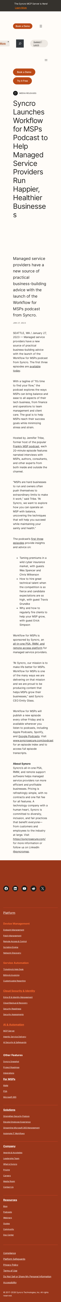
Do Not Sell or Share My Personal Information (27, 1276)
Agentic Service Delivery (14, 1036)
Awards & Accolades (12, 1152)
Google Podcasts (29, 736)
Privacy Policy (10, 1264)
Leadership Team (11, 1158)
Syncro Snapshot (11, 1061)
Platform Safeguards (14, 1259)
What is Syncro (10, 1164)
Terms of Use (10, 1270)
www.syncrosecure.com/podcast (33, 740)
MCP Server (9, 1031)
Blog (5, 1206)
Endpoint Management (13, 930)
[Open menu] (41, 26)
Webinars (7, 1217)
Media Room (9, 1181)
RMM (5, 1085)
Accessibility (10, 1282)
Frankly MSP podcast (26, 446)
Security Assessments (13, 1014)
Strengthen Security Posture (16, 1116)
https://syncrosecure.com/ (29, 839)
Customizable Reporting (14, 981)
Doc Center (8, 1235)
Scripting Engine (10, 947)
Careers (7, 1175)
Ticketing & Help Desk (13, 969)
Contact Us (8, 1187)
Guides (6, 1223)
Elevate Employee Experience (17, 1122)
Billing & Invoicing (11, 975)
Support (37, 42)
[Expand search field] (20, 43)
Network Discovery (12, 953)
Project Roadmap (11, 1067)
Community (8, 1229)
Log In (36, 45)
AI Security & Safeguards (14, 1042)
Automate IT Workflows (14, 1133)
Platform (9, 912)
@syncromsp (21, 851)
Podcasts (7, 1212)
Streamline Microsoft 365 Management (21, 1128)
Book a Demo (23, 26)
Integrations (8, 1073)
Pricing (6, 1170)
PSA (5, 1091)
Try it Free (22, 80)
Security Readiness (12, 1009)
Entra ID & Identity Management (18, 997)
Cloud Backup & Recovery (15, 1003)
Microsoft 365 (9, 1097)
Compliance (9, 1253)
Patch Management (12, 935)
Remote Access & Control (15, 941)
